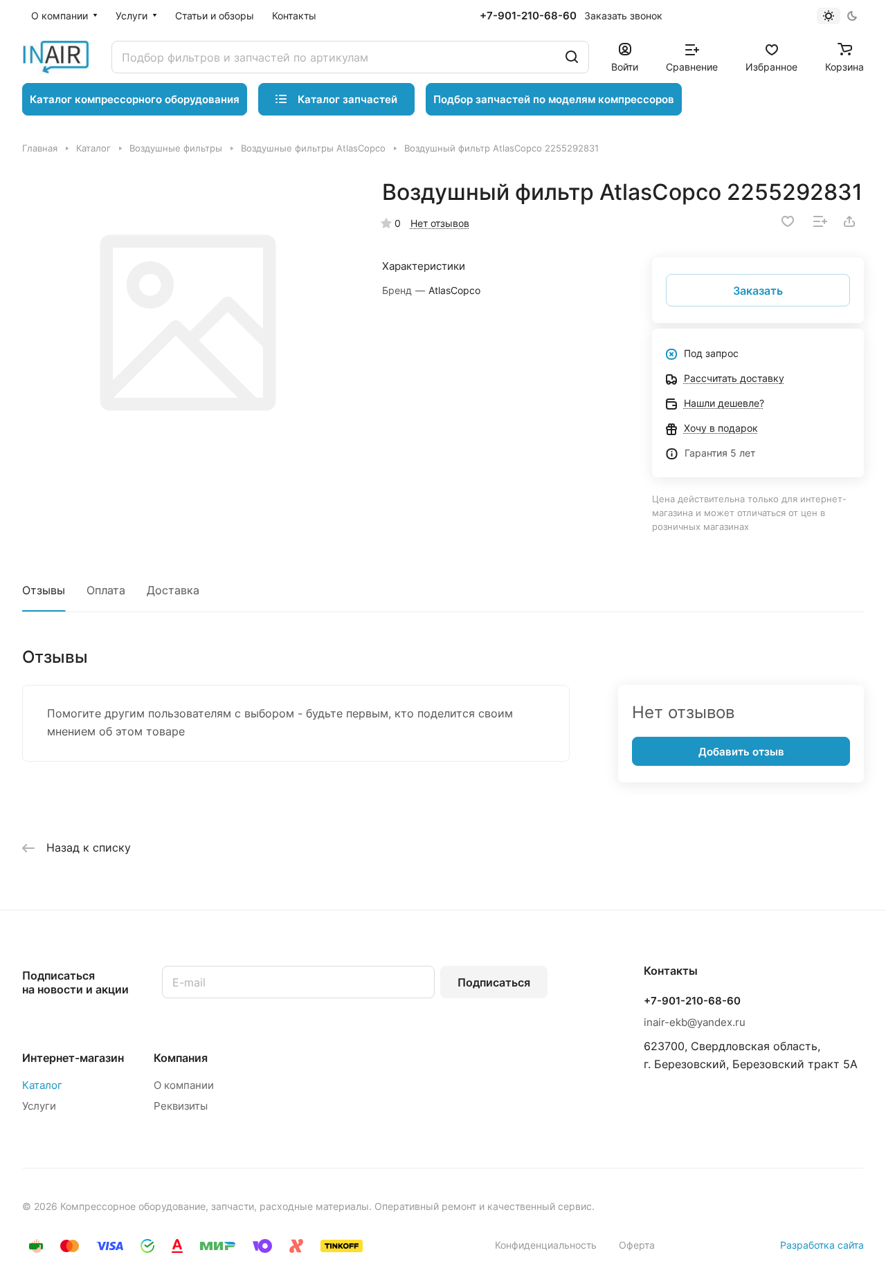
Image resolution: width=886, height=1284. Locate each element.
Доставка (173, 590)
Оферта (637, 1245)
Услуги (39, 1105)
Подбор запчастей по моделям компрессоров (553, 99)
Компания (181, 1058)
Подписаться (494, 982)
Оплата (106, 590)
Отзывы (43, 590)
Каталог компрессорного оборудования (134, 99)
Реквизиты (181, 1105)
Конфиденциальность (546, 1245)
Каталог (42, 1085)
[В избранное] (787, 221)
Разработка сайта (822, 1245)
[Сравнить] (820, 221)
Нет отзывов (439, 223)
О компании (184, 1085)
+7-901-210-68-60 (528, 16)
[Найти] (571, 57)
